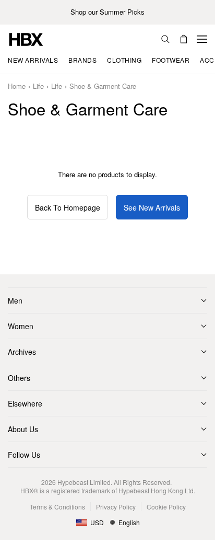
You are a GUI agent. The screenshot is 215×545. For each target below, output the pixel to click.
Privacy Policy (116, 506)
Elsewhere (25, 403)
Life (38, 86)
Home (17, 86)
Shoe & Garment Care (102, 86)
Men (15, 300)
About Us (23, 429)
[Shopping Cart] (183, 39)
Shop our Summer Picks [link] (107, 12)
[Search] (165, 39)
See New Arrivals (152, 207)
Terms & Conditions (57, 506)
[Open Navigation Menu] (202, 39)
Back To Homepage (67, 207)
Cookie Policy (166, 506)
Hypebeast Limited (84, 482)
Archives (22, 351)
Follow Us (24, 454)
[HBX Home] (26, 38)
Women (20, 326)
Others (19, 378)
